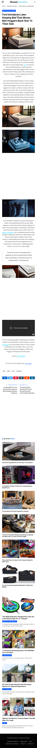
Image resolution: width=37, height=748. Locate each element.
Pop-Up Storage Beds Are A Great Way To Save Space (17, 462)
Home (3, 6)
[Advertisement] (18, 173)
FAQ (30, 741)
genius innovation (8, 232)
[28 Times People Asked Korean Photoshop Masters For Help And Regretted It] (18, 673)
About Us (23, 743)
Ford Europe (21, 356)
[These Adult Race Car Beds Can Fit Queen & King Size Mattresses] (18, 549)
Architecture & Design (12, 6)
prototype (5, 345)
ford (13, 371)
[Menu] (3, 2)
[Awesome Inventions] (18, 2)
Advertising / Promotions (12, 743)
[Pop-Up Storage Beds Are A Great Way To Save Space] (18, 451)
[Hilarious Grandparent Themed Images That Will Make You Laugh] (18, 707)
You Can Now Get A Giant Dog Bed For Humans (15, 511)
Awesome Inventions (12, 741)
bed (4, 371)
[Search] (34, 2)
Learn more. (28, 363)
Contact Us (31, 743)
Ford (25, 65)
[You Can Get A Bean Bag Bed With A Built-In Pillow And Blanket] (18, 574)
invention (19, 371)
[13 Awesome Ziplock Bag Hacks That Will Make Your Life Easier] (18, 639)
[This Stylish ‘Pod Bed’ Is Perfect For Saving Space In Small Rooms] (18, 475)
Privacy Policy (23, 741)
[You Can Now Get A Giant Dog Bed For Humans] (18, 500)
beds (8, 371)
